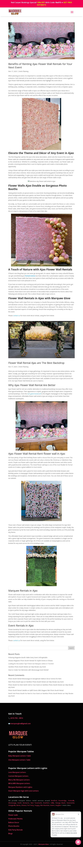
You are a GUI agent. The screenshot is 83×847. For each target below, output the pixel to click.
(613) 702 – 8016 (16, 718)
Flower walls (13, 815)
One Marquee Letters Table (19, 760)
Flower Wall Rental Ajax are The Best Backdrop (36, 363)
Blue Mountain (44, 805)
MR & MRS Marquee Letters (19, 783)
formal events (30, 276)
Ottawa (23, 805)
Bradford (54, 800)
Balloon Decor (13, 822)
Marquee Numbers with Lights (20, 787)
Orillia (52, 803)
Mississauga (12, 803)
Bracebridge (62, 800)
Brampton (26, 803)
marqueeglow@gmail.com (20, 723)
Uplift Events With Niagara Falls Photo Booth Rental (46, 690)
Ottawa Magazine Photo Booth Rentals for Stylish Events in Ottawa (30, 661)
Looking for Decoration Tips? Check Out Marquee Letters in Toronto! (31, 664)
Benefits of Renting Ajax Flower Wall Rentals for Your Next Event (40, 65)
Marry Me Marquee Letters (19, 780)
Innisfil (19, 803)
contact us (16, 316)
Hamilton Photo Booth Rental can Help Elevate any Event (27, 667)
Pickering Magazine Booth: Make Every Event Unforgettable (27, 657)
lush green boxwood (34, 394)
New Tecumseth (36, 803)
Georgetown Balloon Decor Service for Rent (46, 679)
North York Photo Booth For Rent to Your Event (24, 693)
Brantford (46, 803)
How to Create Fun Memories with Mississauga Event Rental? (28, 670)
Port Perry (30, 805)
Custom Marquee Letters (18, 776)
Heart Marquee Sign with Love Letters (23, 791)
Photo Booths (13, 826)
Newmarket (70, 803)
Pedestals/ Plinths (15, 819)
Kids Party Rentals (15, 830)
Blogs (10, 833)
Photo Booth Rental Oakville (17, 690)
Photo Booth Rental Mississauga (19, 679)
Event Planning (23, 71)
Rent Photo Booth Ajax (16, 682)
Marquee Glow (43, 844)
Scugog (37, 805)
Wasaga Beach (60, 803)
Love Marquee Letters (17, 772)
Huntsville (71, 800)
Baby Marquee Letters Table (19, 756)
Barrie (18, 805)
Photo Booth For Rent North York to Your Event (24, 685)
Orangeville (11, 805)
